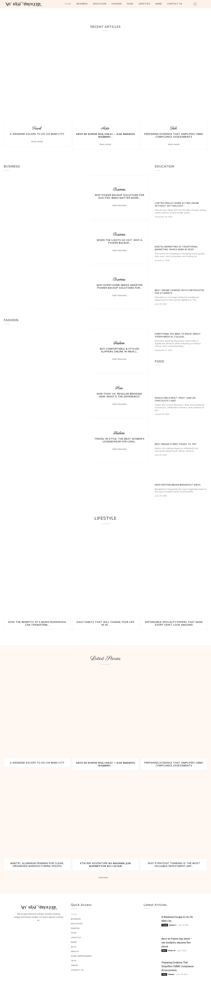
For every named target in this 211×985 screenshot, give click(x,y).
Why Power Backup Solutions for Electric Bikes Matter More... (119, 196)
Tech (173, 128)
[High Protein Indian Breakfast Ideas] (181, 470)
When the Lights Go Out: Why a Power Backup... (119, 241)
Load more (103, 877)
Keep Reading (119, 205)
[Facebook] (31, 929)
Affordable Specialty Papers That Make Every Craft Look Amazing (174, 623)
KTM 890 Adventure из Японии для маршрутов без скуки (105, 864)
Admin (171, 974)
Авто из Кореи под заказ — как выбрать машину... (105, 135)
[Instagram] (38, 929)
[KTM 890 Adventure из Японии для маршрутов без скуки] (105, 815)
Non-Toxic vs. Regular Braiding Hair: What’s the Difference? (119, 395)
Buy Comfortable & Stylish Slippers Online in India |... (119, 350)
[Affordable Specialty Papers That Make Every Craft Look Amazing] (173, 574)
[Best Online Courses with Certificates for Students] (181, 276)
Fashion (119, 343)
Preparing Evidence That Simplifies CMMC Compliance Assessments (173, 135)
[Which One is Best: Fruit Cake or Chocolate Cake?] (181, 383)
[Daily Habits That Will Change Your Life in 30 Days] (105, 574)
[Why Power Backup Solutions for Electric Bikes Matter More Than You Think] (47, 197)
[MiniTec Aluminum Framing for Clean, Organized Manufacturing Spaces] (37, 815)
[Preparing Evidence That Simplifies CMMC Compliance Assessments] (173, 79)
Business (119, 189)
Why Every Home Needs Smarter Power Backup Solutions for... (120, 286)
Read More (37, 142)
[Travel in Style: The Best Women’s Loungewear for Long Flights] (47, 441)
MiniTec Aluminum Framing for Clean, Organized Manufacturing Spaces (37, 864)
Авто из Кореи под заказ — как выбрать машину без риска (176, 942)
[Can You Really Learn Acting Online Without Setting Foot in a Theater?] (181, 188)
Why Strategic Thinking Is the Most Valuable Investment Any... (174, 864)
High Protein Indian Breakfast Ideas (178, 485)
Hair (119, 388)
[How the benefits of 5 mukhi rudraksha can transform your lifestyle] (37, 574)
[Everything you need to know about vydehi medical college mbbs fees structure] (181, 319)
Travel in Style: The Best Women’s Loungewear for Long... (119, 440)
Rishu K (171, 950)
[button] (195, 4)
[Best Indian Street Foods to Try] (181, 429)
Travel (36, 128)
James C (172, 925)
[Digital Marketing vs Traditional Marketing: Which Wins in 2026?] (181, 232)
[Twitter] (46, 929)
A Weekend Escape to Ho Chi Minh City (37, 134)
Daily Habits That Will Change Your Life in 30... (105, 623)
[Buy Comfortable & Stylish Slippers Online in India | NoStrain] (47, 350)
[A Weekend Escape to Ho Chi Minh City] (37, 79)
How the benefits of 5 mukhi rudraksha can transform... (37, 623)
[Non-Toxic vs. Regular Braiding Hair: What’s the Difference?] (47, 396)
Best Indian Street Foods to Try (175, 444)
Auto (105, 128)
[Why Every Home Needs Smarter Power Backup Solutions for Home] (47, 287)
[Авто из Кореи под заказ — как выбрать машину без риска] (105, 79)
